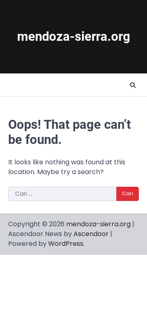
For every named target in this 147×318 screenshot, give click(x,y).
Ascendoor (91, 233)
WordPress (65, 243)
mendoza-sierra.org (73, 36)
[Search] (133, 85)
